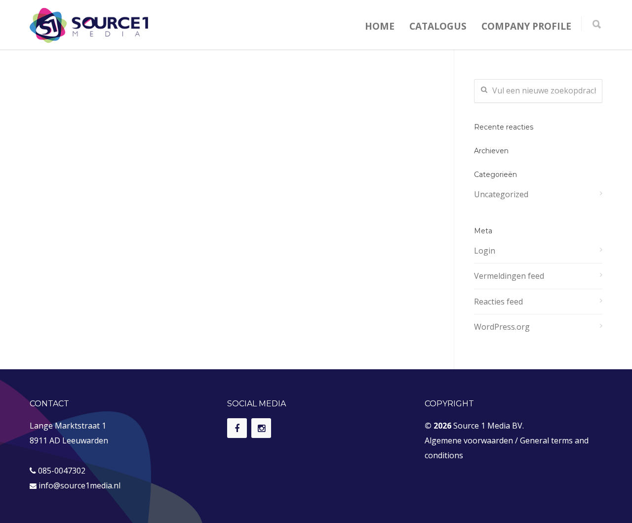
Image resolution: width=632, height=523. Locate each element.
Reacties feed (498, 301)
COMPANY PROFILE (526, 26)
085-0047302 (61, 470)
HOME (380, 26)
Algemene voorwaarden (469, 440)
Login (484, 250)
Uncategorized (501, 194)
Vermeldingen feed (509, 275)
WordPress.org (502, 326)
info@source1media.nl (79, 485)
